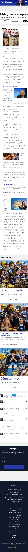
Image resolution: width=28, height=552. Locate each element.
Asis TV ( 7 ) (14, 528)
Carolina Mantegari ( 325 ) (14, 490)
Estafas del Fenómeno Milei (12, 290)
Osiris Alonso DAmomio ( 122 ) (14, 494)
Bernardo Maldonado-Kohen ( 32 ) (14, 497)
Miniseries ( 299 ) (14, 510)
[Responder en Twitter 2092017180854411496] (4, 404)
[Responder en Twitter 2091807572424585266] (4, 439)
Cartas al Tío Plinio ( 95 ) (14, 517)
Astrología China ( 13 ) (14, 524)
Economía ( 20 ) (14, 522)
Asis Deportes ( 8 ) (14, 526)
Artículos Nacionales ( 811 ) (14, 509)
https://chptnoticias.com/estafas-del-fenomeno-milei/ (13, 427)
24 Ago (17, 401)
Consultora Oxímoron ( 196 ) (14, 512)
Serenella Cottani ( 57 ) (14, 496)
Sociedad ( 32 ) (14, 521)
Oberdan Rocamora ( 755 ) (14, 489)
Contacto (14, 535)
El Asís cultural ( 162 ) (14, 514)
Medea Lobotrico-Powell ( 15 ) (14, 499)
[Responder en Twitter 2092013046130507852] (4, 429)
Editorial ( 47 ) (14, 519)
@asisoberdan (12, 401)
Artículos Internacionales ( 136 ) (14, 515)
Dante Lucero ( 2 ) (14, 501)
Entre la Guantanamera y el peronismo (12, 334)
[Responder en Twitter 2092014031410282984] (4, 415)
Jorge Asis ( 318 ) (14, 492)
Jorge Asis (6, 401)
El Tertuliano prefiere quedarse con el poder (10, 379)
